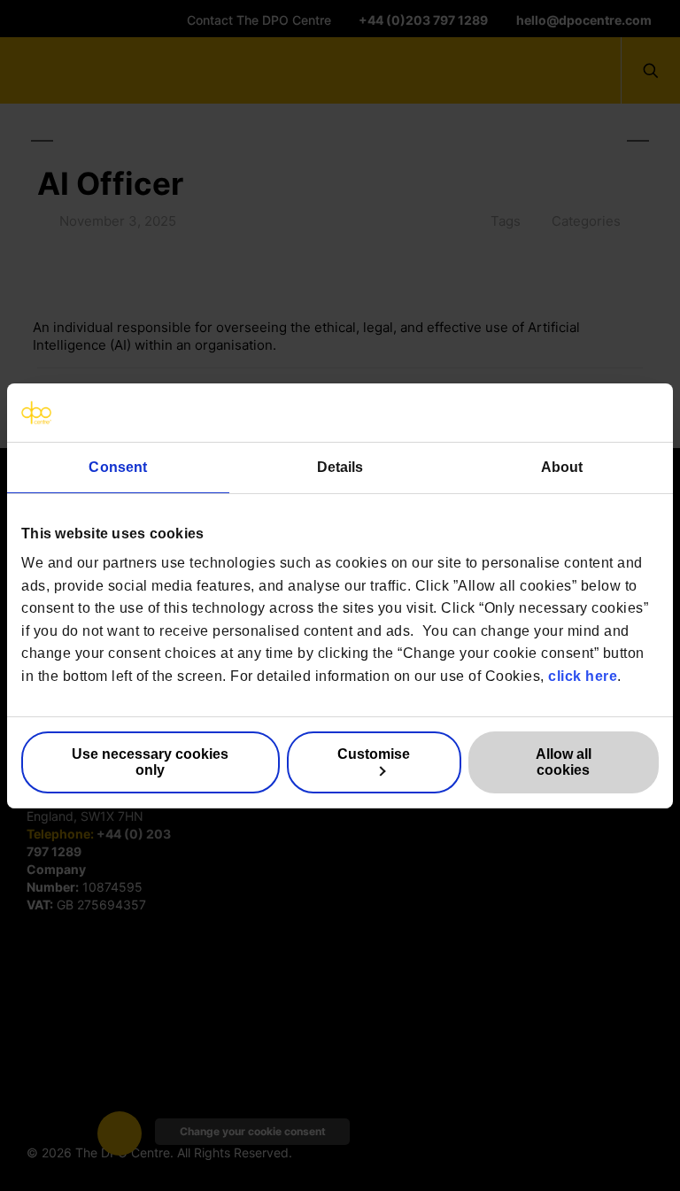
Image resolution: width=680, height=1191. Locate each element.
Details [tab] (340, 466)
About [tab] (562, 466)
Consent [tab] (118, 466)
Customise (373, 754)
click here (582, 676)
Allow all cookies (563, 761)
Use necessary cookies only (150, 761)
